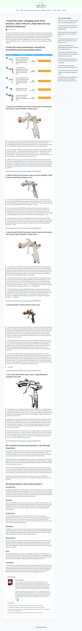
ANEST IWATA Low (14, 175)
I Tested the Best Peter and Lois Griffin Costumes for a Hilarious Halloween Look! (68, 72)
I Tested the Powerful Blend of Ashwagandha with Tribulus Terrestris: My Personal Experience (68, 47)
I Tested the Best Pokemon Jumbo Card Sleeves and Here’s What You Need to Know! (25, 605)
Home (17, 10)
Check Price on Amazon (44, 60)
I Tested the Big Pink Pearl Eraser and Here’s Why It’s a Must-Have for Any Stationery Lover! (67, 40)
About (21, 10)
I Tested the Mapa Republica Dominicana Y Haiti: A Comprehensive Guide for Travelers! (26, 607)
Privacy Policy (57, 10)
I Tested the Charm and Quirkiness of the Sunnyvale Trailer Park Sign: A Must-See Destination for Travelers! (67, 79)
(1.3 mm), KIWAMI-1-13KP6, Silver (25, 234)
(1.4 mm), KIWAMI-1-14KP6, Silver (25, 109)
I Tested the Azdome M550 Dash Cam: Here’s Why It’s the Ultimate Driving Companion (67, 60)
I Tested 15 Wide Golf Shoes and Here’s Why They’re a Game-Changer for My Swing (25, 612)
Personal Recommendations (32, 10)
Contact (64, 10)
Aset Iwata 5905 (13, 375)
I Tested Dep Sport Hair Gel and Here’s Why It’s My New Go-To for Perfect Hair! (68, 34)
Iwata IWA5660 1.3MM (15, 305)
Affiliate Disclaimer (46, 10)
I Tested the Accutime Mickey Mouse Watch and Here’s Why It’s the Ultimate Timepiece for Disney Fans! (68, 54)
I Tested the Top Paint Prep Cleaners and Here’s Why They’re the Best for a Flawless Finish (67, 27)
